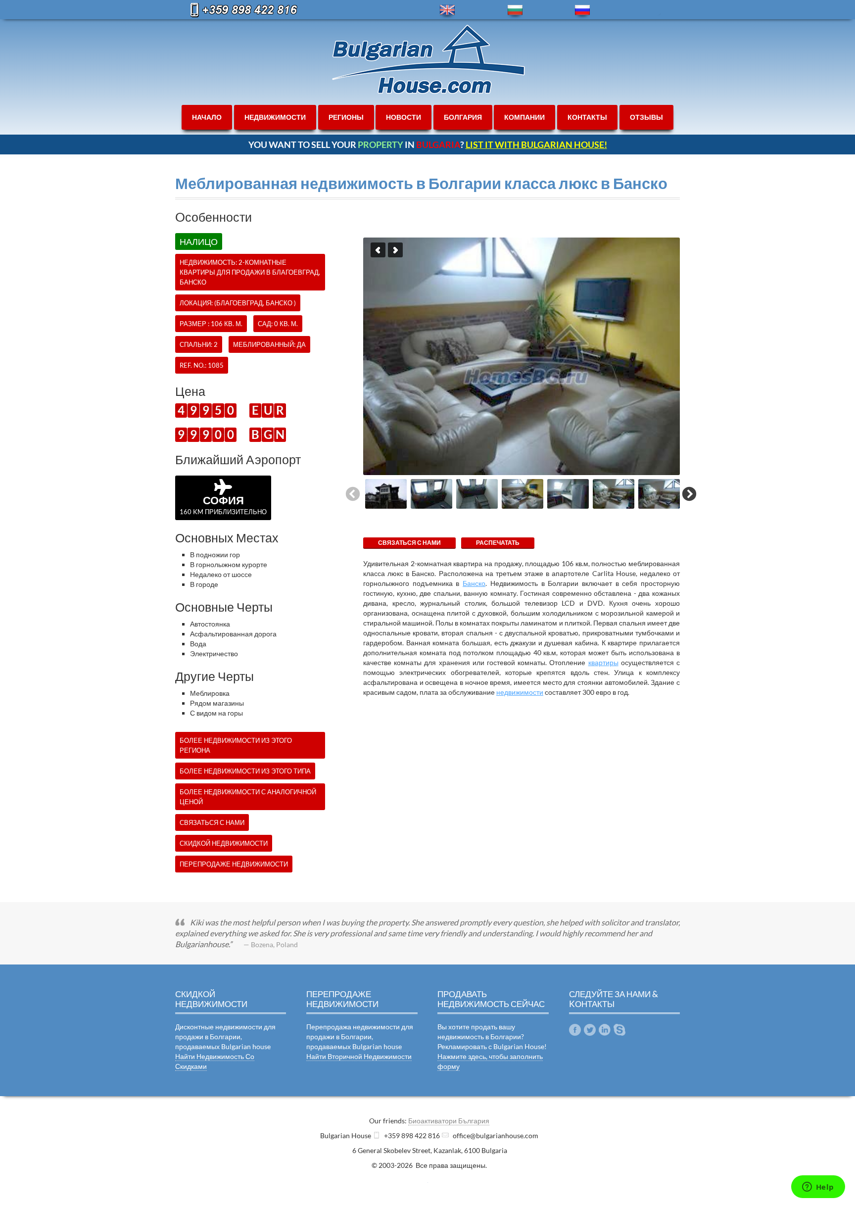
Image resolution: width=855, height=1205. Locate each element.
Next (395, 249)
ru (582, 10)
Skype (619, 1030)
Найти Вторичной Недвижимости (359, 1056)
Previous (378, 249)
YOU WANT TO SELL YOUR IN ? (427, 144)
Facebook (575, 1030)
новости (403, 117)
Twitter (590, 1030)
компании (524, 117)
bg (515, 10)
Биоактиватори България (448, 1120)
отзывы (646, 117)
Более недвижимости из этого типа (245, 771)
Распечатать (498, 542)
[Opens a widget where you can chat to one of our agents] (818, 1187)
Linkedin (605, 1030)
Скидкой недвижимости (224, 843)
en (447, 10)
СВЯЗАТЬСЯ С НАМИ (409, 542)
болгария (463, 117)
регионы (346, 117)
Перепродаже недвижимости (234, 864)
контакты (587, 117)
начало (207, 117)
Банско (474, 583)
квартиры (603, 662)
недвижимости (275, 117)
